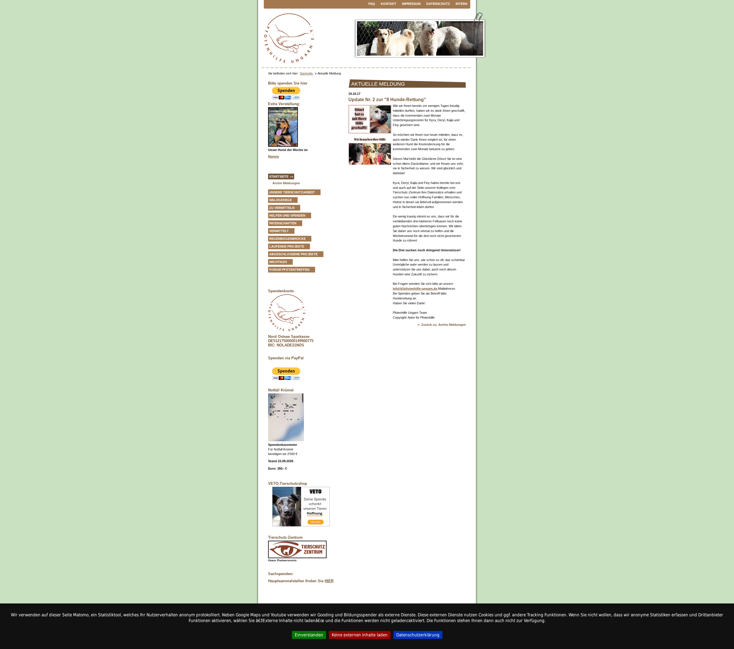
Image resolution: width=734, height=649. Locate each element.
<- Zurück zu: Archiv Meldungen (441, 324)
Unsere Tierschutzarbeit (292, 192)
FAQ (371, 3)
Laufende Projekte (286, 246)
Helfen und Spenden (287, 215)
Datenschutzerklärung (418, 634)
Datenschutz (438, 3)
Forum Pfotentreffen (289, 269)
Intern (461, 3)
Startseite (307, 73)
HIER (329, 581)
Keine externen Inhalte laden (360, 634)
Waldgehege (280, 200)
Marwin (273, 156)
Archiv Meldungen (286, 183)
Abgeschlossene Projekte (293, 254)
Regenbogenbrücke (287, 238)
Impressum (411, 3)
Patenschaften (282, 223)
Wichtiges (278, 262)
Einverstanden (309, 634)
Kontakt (388, 3)
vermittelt (279, 231)
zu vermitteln (281, 207)
